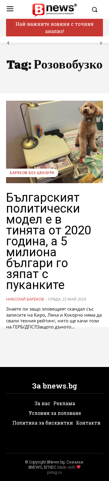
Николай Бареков (25, 299)
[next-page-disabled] (100, 43)
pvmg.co (54, 472)
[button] (95, 9)
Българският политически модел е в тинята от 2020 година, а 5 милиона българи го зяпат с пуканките (48, 241)
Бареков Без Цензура (32, 172)
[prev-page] (8, 43)
